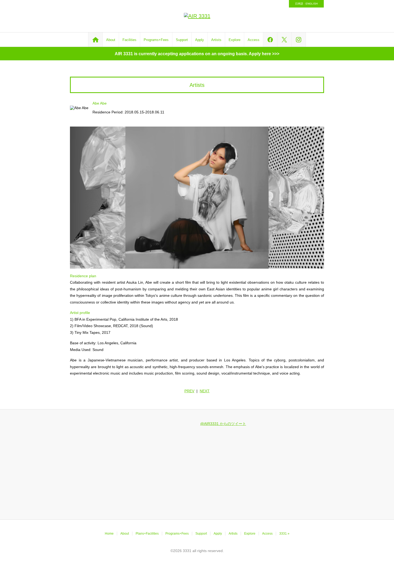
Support (182, 40)
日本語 (299, 3)
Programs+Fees (156, 40)
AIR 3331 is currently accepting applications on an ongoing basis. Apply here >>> (197, 53)
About (110, 40)
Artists (216, 40)
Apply (199, 40)
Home (109, 533)
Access (253, 40)
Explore (234, 40)
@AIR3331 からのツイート (223, 423)
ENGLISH (312, 3)
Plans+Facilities (147, 533)
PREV (189, 391)
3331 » (284, 533)
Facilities (129, 40)
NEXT (205, 391)
